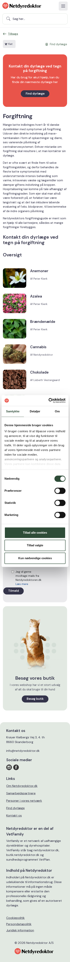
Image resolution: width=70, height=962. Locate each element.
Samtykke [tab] (12, 411)
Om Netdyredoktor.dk (22, 786)
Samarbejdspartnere (21, 793)
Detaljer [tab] (35, 411)
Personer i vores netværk (24, 801)
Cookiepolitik (15, 918)
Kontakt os (14, 815)
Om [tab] (57, 411)
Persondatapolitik (19, 924)
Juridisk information (20, 930)
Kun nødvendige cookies (35, 558)
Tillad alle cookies (35, 532)
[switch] (60, 491)
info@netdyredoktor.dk (23, 751)
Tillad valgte (35, 545)
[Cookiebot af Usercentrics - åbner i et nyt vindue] (49, 400)
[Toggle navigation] (63, 6)
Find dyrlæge (35, 94)
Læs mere (22, 584)
